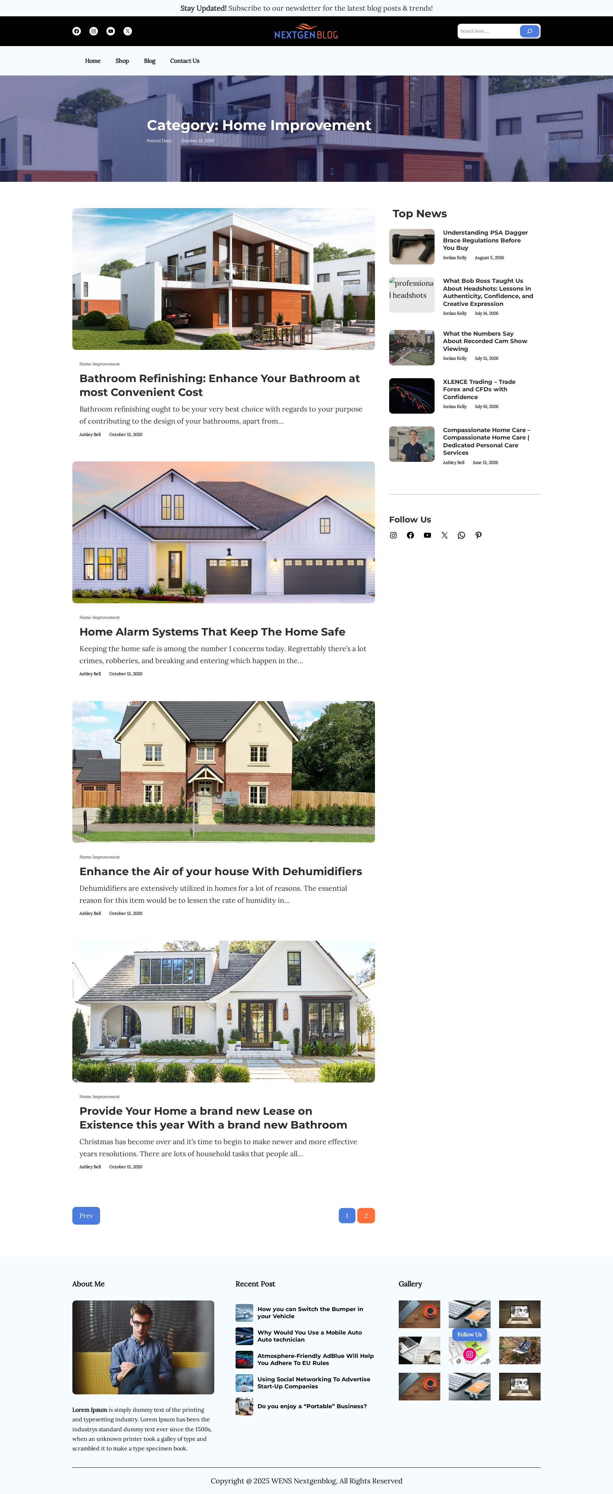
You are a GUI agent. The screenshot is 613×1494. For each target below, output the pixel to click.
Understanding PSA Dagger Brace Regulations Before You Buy (485, 240)
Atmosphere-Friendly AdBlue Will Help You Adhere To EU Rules (316, 1360)
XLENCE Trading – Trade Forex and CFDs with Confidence (479, 389)
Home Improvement (99, 363)
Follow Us (470, 1334)
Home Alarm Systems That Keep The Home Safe (212, 631)
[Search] (529, 31)
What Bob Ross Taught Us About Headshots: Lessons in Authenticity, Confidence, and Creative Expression (488, 292)
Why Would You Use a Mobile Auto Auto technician (310, 1336)
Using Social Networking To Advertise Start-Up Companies (314, 1383)
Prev (86, 1216)
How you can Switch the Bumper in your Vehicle (310, 1313)
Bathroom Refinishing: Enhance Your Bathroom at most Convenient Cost (219, 385)
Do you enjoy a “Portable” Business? (312, 1406)
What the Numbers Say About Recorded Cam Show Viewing (485, 341)
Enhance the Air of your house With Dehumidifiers (220, 871)
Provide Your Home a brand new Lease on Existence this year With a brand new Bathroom (213, 1117)
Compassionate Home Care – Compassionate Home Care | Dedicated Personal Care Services (486, 441)
